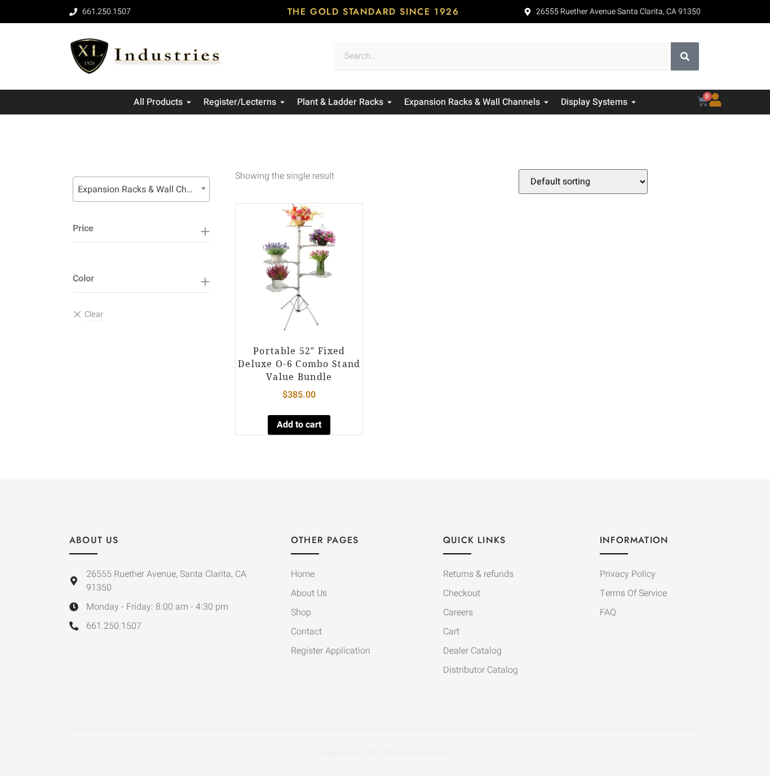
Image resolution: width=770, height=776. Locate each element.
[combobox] (141, 189)
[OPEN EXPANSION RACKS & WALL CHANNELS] (546, 102)
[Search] (685, 56)
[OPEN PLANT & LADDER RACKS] (389, 102)
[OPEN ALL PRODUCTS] (188, 102)
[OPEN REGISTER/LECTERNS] (282, 102)
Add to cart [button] (299, 424)
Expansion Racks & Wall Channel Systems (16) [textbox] (143, 189)
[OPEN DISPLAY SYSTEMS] (633, 102)
